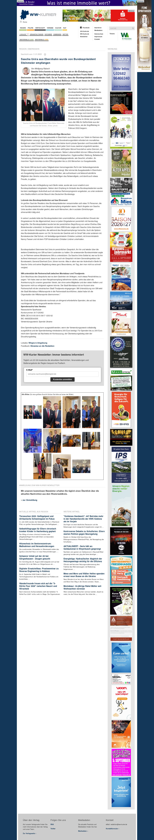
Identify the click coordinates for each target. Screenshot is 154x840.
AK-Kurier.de (84, 31)
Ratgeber (48, 34)
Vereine (50, 28)
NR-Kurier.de (84, 34)
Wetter (65, 34)
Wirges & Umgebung (38, 342)
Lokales (23, 34)
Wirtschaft (40, 28)
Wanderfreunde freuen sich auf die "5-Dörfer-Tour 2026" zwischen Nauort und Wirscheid (38, 586)
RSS (52, 824)
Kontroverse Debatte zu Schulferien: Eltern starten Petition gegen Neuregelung (84, 532)
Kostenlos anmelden (62, 379)
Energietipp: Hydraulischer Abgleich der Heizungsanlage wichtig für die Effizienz (83, 560)
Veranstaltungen (36, 34)
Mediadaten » (83, 831)
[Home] (21, 21)
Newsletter (84, 36)
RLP (65, 28)
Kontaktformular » (112, 828)
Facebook (86, 28)
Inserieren (97, 28)
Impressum (98, 36)
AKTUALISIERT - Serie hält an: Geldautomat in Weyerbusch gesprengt (82, 547)
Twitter (53, 828)
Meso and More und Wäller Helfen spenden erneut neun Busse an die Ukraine (84, 575)
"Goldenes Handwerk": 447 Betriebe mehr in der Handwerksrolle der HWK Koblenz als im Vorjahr (83, 519)
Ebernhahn (33, 49)
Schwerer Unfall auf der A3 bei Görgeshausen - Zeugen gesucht (34, 557)
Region (23, 28)
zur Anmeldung (30, 499)
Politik (30, 28)
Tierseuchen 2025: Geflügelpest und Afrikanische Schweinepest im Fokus (37, 517)
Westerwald (27, 39)
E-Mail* (29, 370)
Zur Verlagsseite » (29, 833)
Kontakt (97, 39)
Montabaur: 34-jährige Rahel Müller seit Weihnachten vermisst (82, 587)
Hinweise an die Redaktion (42, 346)
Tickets (112, 34)
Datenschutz (98, 34)
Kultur (58, 28)
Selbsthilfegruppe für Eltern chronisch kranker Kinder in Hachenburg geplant (37, 530)
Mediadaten (98, 30)
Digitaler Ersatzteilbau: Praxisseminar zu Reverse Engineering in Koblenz (39, 570)
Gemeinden (57, 34)
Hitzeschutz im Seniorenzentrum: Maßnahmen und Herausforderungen (36, 545)
